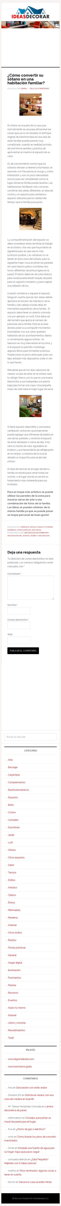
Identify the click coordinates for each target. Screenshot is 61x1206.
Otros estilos (15, 932)
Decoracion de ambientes (36, 533)
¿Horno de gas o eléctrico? (30, 1129)
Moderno (11, 530)
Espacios (25, 527)
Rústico (12, 940)
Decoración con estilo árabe (31, 1087)
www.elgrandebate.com (21, 1059)
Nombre (12, 605)
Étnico (11, 902)
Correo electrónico (18, 619)
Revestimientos (16, 1030)
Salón (11, 865)
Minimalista (14, 910)
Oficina (12, 850)
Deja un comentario (39, 89)
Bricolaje (12, 767)
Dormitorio (14, 827)
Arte (10, 759)
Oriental (12, 925)
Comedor (13, 820)
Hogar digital (15, 962)
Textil (11, 1037)
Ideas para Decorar (30, 12)
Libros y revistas (17, 1022)
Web (10, 634)
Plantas (12, 985)
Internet (12, 1015)
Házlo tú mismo (45, 527)
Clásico (12, 895)
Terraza (12, 872)
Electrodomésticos (18, 789)
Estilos (33, 527)
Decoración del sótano (18, 536)
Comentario (14, 573)
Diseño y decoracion (40, 536)
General (12, 955)
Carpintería (14, 774)
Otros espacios (24, 530)
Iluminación (14, 970)
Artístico (12, 887)
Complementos (16, 782)
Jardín (11, 835)
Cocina (12, 812)
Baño (11, 805)
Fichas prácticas (17, 947)
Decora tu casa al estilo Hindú (35, 1182)
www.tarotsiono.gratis (20, 1066)
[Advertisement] (30, 50)
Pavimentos (14, 977)
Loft (10, 842)
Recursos (36, 530)
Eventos (12, 1000)
